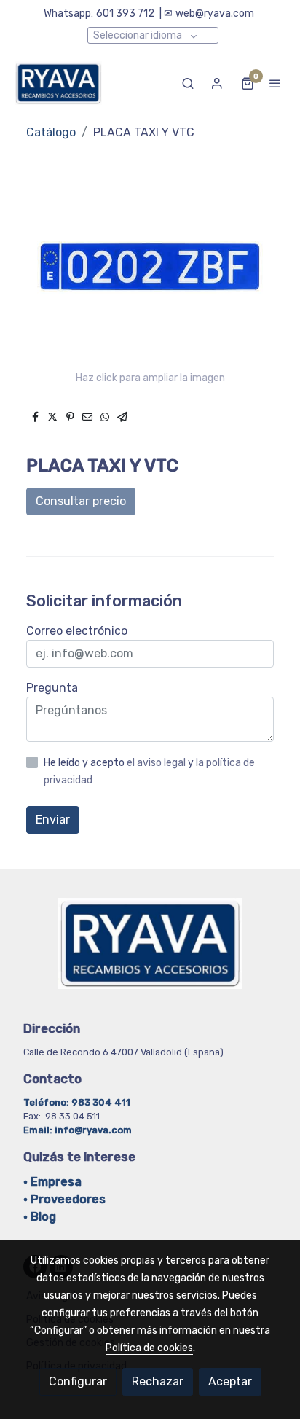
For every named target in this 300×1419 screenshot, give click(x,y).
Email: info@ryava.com (77, 1130)
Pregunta (52, 688)
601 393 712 (125, 13)
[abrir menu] (275, 83)
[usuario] (217, 83)
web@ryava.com (214, 13)
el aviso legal (157, 763)
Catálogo (51, 132)
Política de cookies (149, 1348)
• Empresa (52, 1182)
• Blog (39, 1217)
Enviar (53, 819)
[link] (58, 83)
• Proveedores (64, 1199)
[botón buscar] (188, 83)
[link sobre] (150, 952)
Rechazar (157, 1381)
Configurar (78, 1381)
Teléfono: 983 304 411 (78, 1102)
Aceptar (230, 1381)
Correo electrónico (76, 631)
